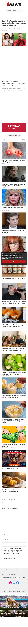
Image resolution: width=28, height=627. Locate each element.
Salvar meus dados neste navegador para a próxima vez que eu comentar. (13, 551)
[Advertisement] (14, 65)
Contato (3, 570)
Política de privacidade (11, 570)
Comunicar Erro (12, 135)
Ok (14, 261)
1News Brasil (5, 30)
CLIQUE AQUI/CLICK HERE (19, 577)
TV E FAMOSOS (10, 500)
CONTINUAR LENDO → (14, 127)
